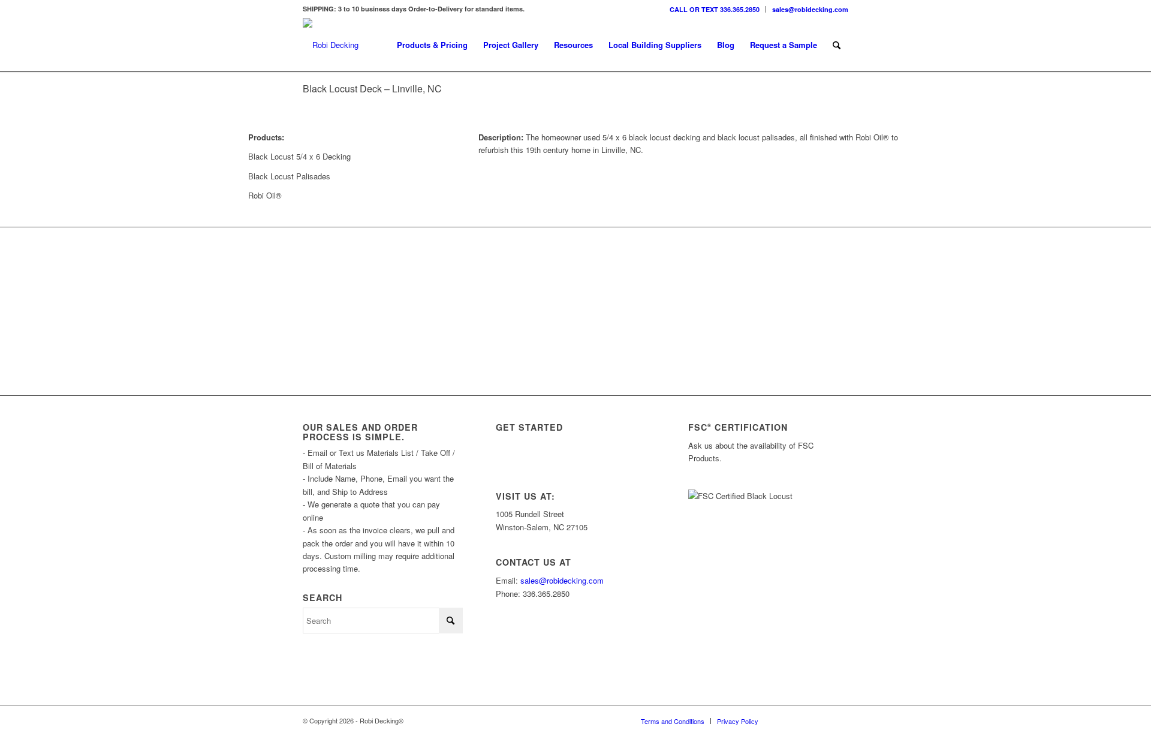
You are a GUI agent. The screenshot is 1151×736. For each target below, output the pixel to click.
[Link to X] (803, 720)
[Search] (836, 45)
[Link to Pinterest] (839, 720)
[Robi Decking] (330, 45)
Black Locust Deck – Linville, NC (372, 88)
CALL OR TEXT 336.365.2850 (715, 9)
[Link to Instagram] (785, 720)
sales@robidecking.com (810, 9)
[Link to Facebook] (821, 720)
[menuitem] (715, 9)
